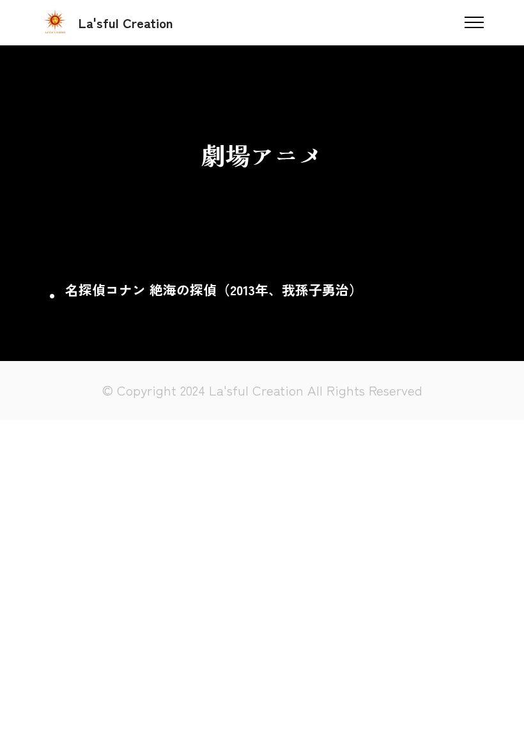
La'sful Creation (126, 22)
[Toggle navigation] (474, 22)
